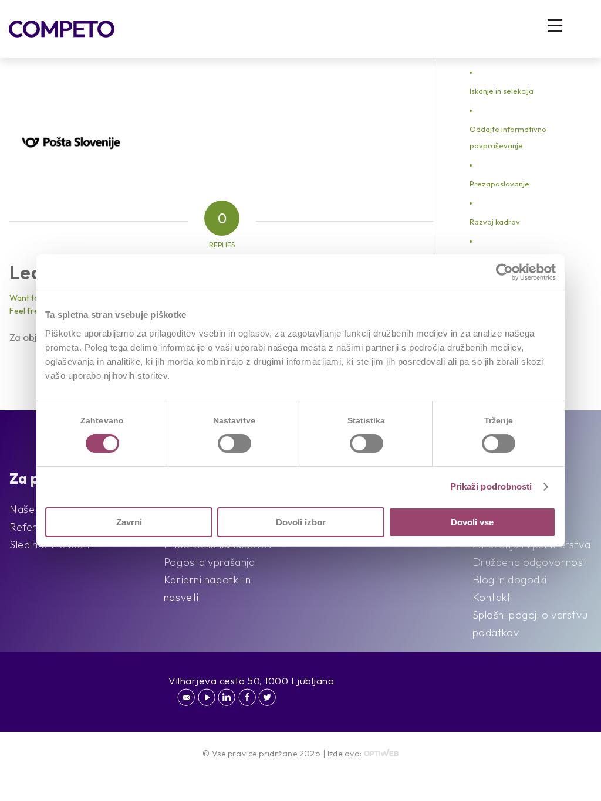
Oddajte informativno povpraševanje (508, 137)
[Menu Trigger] (555, 25)
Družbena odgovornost (530, 562)
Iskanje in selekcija (502, 91)
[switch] (234, 443)
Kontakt (491, 597)
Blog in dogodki (509, 579)
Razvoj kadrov (495, 221)
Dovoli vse (472, 522)
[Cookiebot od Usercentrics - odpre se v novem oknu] (504, 272)
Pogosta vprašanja (209, 562)
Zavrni (129, 522)
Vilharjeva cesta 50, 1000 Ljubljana (251, 680)
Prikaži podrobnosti (491, 486)
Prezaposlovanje (499, 183)
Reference (34, 527)
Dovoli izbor (301, 522)
